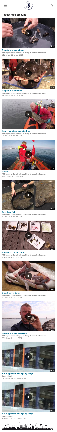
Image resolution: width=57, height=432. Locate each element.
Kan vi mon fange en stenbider (16, 131)
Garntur (5, 171)
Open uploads (7, 376)
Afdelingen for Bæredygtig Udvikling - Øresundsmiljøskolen (24, 52)
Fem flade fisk (8, 212)
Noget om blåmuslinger (13, 50)
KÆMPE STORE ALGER (13, 252)
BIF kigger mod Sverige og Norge (17, 373)
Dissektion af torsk (11, 293)
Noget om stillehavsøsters (14, 333)
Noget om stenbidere (12, 90)
